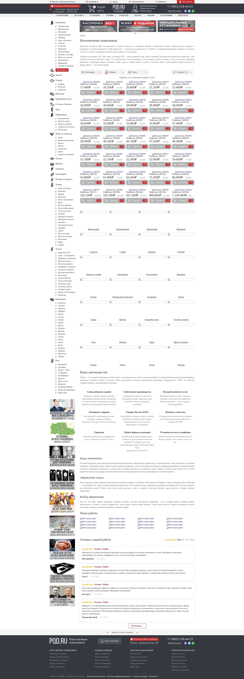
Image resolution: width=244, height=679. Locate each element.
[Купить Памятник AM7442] (137, 190)
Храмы (60, 323)
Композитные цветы (66, 140)
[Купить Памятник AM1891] (91, 118)
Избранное (162, 2)
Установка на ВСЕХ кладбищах (66, 6)
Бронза (60, 143)
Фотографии (166, 15)
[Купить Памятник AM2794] (91, 154)
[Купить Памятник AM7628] (137, 172)
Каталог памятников (57, 663)
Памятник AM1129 (180, 102)
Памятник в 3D (64, 253)
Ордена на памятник (66, 154)
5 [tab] (139, 33)
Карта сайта (62, 393)
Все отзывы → (137, 626)
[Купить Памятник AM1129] (183, 100)
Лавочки (61, 214)
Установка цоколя (65, 287)
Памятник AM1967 (134, 120)
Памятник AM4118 (134, 84)
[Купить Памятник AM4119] (160, 82)
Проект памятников (102, 660)
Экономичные (63, 26)
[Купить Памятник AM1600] (91, 100)
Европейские (63, 60)
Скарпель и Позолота (66, 127)
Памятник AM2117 (157, 156)
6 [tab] (140, 33)
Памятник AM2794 (88, 156)
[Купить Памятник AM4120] (183, 82)
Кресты (61, 325)
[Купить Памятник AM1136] (114, 100)
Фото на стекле (64, 121)
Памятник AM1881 (111, 120)
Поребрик (62, 228)
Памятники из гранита (58, 654)
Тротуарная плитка (65, 225)
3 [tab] (135, 33)
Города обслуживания (66, 390)
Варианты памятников (138, 657)
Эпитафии (62, 367)
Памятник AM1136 (111, 102)
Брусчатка (62, 197)
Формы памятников (102, 667)
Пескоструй (62, 130)
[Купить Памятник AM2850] (137, 154)
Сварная (61, 84)
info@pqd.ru (93, 2)
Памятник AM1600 (88, 102)
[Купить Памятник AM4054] (114, 82)
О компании (62, 15)
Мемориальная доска (66, 219)
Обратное (61, 308)
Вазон (60, 202)
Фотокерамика (63, 118)
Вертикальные (63, 29)
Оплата (137, 15)
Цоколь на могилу (178, 663)
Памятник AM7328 (157, 192)
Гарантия (123, 15)
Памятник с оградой (179, 667)
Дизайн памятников (57, 667)
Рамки (60, 342)
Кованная (61, 87)
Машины (61, 351)
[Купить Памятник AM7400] (114, 190)
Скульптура (62, 149)
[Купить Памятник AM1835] (183, 136)
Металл (61, 146)
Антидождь (62, 275)
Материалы (62, 364)
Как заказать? (135, 654)
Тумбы (60, 231)
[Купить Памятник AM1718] (160, 118)
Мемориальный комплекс (59, 657)
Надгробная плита (178, 657)
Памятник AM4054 (111, 84)
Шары (60, 242)
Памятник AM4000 (88, 84)
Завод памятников (137, 663)
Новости (61, 378)
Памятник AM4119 (157, 84)
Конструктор (187, 2)
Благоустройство (64, 278)
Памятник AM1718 (157, 120)
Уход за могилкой (65, 281)
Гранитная (62, 90)
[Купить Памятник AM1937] (160, 136)
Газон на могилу (64, 211)
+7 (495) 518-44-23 (180, 6)
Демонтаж (62, 295)
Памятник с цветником (180, 670)
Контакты (183, 15)
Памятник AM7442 (134, 192)
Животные (62, 354)
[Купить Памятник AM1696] (160, 100)
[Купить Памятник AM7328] (160, 190)
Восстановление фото (66, 272)
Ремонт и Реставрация (66, 292)
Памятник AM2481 (111, 156)
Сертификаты (63, 376)
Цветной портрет (64, 261)
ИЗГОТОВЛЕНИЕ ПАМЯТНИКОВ (63, 650)
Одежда (61, 356)
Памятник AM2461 (180, 156)
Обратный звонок (174, 11)
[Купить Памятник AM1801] (137, 136)
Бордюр (61, 194)
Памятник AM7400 (111, 192)
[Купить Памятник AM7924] (160, 172)
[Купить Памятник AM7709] (114, 172)
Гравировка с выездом (66, 267)
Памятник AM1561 (180, 120)
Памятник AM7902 (180, 174)
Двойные (61, 38)
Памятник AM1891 (88, 120)
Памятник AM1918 (88, 138)
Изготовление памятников (78, 641)
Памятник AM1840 (111, 138)
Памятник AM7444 (180, 192)
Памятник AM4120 (180, 84)
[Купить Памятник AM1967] (137, 118)
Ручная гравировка (65, 264)
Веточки (61, 331)
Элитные (61, 43)
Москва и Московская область (63, 2)
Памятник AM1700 (134, 102)
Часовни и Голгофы (65, 55)
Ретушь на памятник (66, 270)
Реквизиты (153, 676)
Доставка (79, 15)
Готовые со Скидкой (66, 66)
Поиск (115, 2)
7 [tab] (142, 33)
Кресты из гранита (65, 57)
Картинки (62, 303)
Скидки (151, 15)
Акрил (60, 137)
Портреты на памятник (67, 258)
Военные (61, 348)
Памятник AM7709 (111, 174)
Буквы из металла (65, 124)
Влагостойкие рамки (66, 208)
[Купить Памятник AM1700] (137, 100)
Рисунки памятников (103, 663)
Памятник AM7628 (134, 174)
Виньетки (61, 334)
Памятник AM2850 (134, 156)
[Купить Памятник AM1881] (114, 118)
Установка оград (64, 284)
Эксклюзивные (64, 52)
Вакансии (61, 384)
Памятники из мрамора (58, 660)
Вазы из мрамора (64, 205)
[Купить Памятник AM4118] (137, 82)
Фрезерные (62, 32)
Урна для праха (64, 233)
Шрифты (61, 311)
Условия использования (96, 676)
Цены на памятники (102, 654)
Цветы (60, 152)
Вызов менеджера (111, 641)
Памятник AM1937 (157, 138)
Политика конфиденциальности (119, 676)
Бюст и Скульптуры (65, 200)
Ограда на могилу (178, 654)
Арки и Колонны (64, 40)
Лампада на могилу (65, 217)
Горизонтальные (64, 35)
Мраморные (62, 63)
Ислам (60, 345)
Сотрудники (62, 373)
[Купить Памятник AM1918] (91, 136)
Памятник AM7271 (88, 192)
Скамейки (62, 222)
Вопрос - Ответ (64, 370)
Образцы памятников (138, 660)
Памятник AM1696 (157, 102)
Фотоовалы (62, 239)
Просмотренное (138, 2)
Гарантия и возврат (140, 676)
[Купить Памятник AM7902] (183, 172)
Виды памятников (102, 657)
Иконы (60, 314)
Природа (61, 328)
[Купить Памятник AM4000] (91, 82)
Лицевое (61, 306)
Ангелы (61, 317)
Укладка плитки (64, 289)
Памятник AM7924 (157, 174)
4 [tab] (137, 33)
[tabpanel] (98, 26)
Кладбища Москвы (65, 387)
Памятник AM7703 (88, 174)
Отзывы (110, 15)
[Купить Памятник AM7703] (91, 172)
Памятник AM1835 (180, 138)
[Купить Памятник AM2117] (160, 154)
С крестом (62, 46)
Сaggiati (61, 245)
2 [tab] (133, 33)
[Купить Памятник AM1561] (183, 118)
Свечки (61, 337)
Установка (94, 15)
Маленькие (62, 49)
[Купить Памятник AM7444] (183, 190)
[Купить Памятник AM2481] (114, 154)
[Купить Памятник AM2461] (183, 154)
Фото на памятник (65, 236)
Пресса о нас (63, 381)
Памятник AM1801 (134, 138)
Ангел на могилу (64, 188)
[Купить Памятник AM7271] (91, 190)
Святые (61, 320)
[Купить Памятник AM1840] (114, 136)
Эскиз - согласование (66, 256)
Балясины (61, 191)
